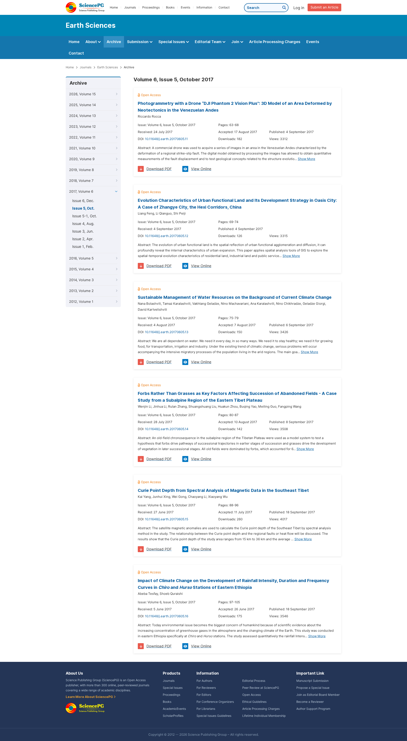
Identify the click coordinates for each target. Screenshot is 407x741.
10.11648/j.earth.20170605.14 (166, 429)
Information (204, 7)
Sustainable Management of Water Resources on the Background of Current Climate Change (235, 297)
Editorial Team (208, 41)
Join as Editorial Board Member (318, 694)
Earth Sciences (107, 67)
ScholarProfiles (173, 715)
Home (114, 7)
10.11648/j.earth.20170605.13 (166, 332)
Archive (114, 41)
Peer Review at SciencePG (260, 687)
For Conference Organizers (215, 701)
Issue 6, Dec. (83, 201)
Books (170, 7)
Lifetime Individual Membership (264, 715)
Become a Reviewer (310, 701)
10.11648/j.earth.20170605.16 (166, 616)
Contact (224, 7)
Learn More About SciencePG (90, 697)
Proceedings (151, 7)
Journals (130, 7)
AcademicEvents (174, 708)
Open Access (251, 694)
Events (185, 7)
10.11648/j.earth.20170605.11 (166, 139)
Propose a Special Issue (312, 687)
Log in (298, 8)
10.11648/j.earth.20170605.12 (166, 236)
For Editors (204, 694)
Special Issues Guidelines (214, 715)
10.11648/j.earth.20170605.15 (166, 519)
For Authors (204, 680)
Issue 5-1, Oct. (84, 216)
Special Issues (172, 41)
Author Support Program (313, 708)
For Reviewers (206, 687)
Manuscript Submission (312, 680)
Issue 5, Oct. (83, 208)
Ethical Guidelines (254, 701)
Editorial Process (253, 680)
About (91, 41)
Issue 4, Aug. (83, 224)
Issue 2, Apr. (82, 239)
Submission (138, 41)
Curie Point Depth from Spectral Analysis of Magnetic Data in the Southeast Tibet (223, 490)
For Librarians (206, 708)
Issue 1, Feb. (82, 246)
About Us (74, 673)
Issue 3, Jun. (83, 231)
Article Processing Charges (274, 41)
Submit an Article (324, 7)
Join (235, 41)
